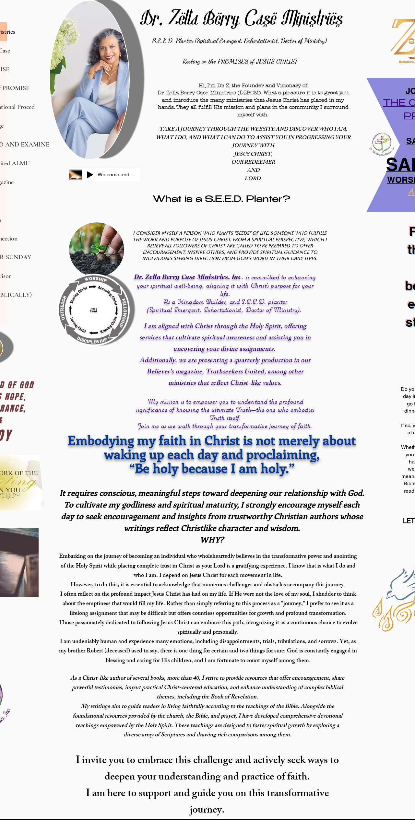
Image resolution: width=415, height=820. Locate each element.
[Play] (90, 174)
